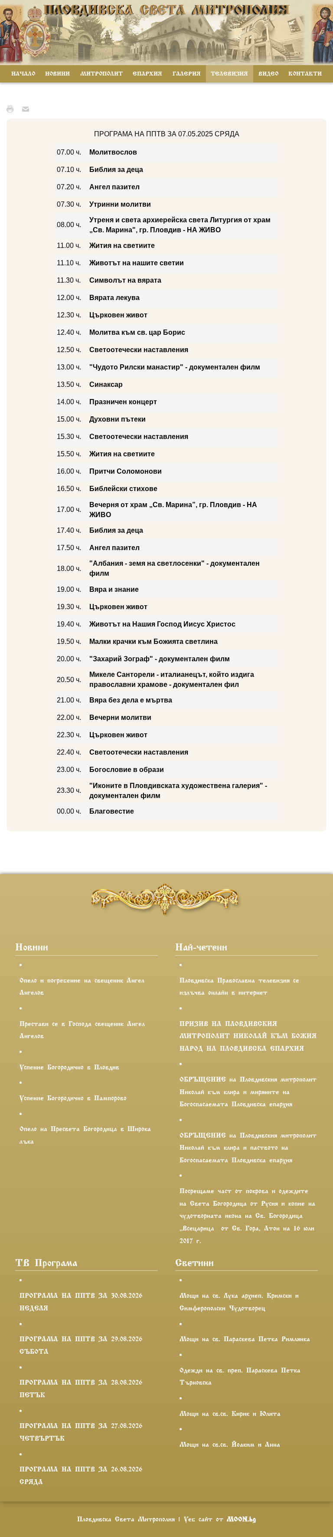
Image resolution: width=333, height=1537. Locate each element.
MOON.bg (241, 1519)
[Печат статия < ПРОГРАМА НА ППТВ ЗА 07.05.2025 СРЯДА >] (12, 108)
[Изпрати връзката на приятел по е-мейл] (27, 108)
